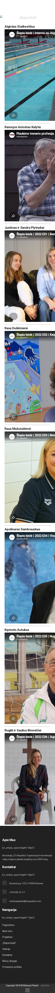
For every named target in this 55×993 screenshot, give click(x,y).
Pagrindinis (8, 925)
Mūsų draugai (9, 961)
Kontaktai (7, 955)
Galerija (6, 949)
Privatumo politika (12, 967)
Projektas (7, 937)
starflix (45, 986)
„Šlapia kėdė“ (9, 943)
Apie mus (7, 931)
